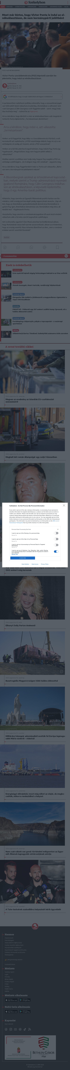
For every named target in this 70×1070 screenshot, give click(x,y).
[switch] (56, 533)
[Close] (64, 506)
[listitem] (35, 529)
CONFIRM (23, 558)
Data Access (35, 564)
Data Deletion (25, 564)
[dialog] (35, 535)
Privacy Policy (44, 564)
